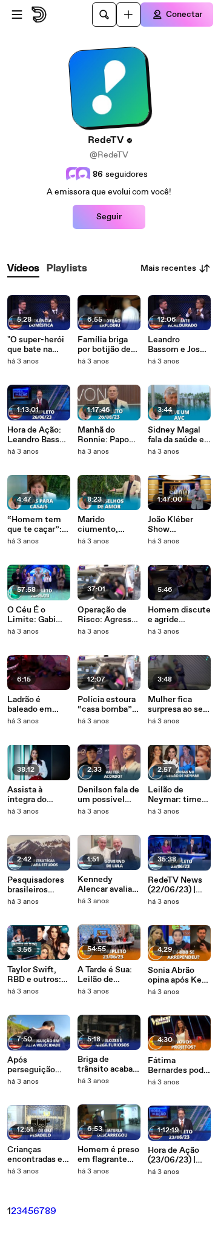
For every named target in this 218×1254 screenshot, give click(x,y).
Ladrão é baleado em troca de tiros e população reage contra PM (36, 704)
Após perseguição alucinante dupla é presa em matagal (32, 1065)
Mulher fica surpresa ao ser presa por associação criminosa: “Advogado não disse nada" (177, 704)
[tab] (23, 268)
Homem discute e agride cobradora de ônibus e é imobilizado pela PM (179, 615)
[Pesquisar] (104, 14)
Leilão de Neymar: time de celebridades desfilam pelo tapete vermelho (179, 794)
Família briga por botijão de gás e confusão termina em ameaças (106, 344)
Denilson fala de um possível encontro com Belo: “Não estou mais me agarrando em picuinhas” (108, 794)
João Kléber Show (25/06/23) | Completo (172, 524)
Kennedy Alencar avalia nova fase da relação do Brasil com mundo (105, 884)
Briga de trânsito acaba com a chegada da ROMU (107, 1064)
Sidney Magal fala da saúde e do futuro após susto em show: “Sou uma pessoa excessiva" (178, 435)
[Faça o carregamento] (128, 14)
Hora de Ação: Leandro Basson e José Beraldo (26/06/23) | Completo (38, 435)
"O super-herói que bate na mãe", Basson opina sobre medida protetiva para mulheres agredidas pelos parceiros (37, 344)
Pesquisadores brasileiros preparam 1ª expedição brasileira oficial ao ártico (38, 885)
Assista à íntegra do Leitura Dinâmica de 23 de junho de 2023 (37, 794)
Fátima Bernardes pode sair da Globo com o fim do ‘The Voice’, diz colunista (178, 1065)
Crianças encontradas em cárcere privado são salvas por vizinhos (38, 1154)
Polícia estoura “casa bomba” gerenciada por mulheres (107, 704)
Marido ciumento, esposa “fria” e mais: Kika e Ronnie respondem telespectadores (107, 524)
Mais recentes (168, 268)
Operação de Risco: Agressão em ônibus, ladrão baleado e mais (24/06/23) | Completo (109, 615)
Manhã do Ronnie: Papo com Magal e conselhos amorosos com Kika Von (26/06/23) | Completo (106, 435)
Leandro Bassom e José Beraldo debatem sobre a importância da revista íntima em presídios (177, 344)
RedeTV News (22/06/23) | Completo (175, 885)
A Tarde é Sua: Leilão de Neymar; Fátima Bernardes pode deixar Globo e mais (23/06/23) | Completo (109, 974)
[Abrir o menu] (17, 14)
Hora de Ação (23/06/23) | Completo (173, 1155)
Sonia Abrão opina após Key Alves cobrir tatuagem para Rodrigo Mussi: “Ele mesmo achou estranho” (177, 975)
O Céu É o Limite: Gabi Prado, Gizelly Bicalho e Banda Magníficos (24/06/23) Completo (37, 615)
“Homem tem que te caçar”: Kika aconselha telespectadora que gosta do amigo (37, 524)
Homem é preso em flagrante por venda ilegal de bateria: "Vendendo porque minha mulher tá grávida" (108, 1154)
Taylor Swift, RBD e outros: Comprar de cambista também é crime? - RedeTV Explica (37, 974)
